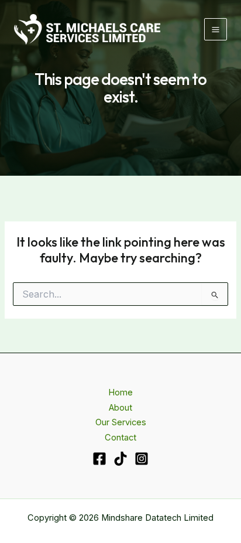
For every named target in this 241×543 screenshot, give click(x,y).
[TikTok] (120, 459)
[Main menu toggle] (215, 29)
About (120, 407)
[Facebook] (99, 459)
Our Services (120, 422)
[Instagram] (142, 459)
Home (120, 392)
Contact (120, 437)
